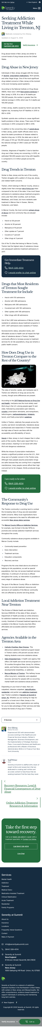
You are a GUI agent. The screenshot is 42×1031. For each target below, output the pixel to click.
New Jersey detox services (20, 520)
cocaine (4, 412)
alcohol (6, 76)
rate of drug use (28, 189)
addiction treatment (29, 692)
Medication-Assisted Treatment (13, 893)
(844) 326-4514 (19, 837)
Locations (5, 926)
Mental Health (7, 879)
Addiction (5, 883)
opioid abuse (34, 129)
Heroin (4, 438)
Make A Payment (8, 937)
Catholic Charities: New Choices (17, 647)
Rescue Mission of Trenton (15, 673)
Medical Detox (7, 890)
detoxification (30, 689)
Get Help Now (11, 45)
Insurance (5, 923)
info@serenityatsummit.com (17, 944)
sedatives (28, 417)
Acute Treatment (8, 900)
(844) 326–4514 (12, 949)
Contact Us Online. (30, 839)
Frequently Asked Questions (12, 930)
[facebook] (39, 2)
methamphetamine (20, 414)
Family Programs (8, 907)
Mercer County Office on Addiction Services (21, 525)
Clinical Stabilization (9, 897)
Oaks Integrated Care (13, 659)
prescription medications (19, 76)
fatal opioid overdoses (28, 92)
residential (5, 692)
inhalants (31, 414)
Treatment (5, 886)
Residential (5, 904)
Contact (4, 933)
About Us (5, 919)
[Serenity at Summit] (21, 979)
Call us (12, 2)
